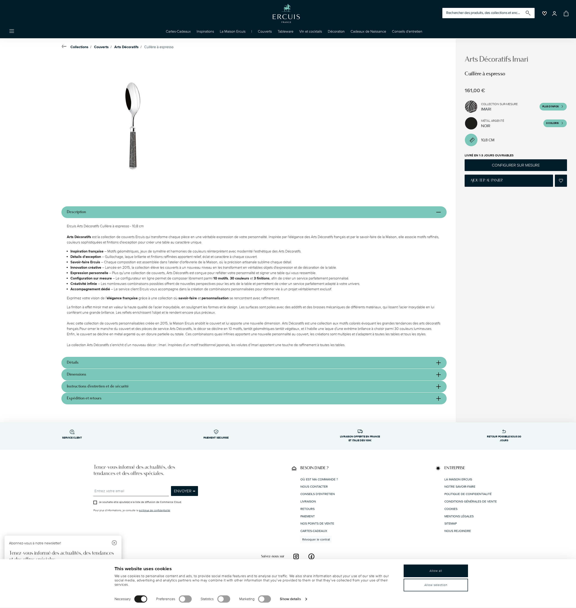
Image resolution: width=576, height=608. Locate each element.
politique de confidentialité (154, 510)
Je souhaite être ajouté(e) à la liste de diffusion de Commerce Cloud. (140, 502)
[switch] (185, 599)
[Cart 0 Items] (565, 13)
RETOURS (307, 509)
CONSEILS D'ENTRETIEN (317, 494)
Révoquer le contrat (316, 539)
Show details (290, 599)
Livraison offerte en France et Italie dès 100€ (360, 438)
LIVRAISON (308, 501)
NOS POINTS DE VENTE (317, 523)
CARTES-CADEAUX (313, 531)
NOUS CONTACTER (314, 487)
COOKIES (450, 509)
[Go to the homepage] (286, 13)
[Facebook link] (311, 556)
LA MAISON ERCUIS (458, 479)
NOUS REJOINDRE (457, 531)
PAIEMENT (307, 516)
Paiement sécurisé (216, 437)
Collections (79, 47)
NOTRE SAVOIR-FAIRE (459, 487)
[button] (205, 32)
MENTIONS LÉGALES (459, 516)
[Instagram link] (296, 556)
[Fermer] (114, 543)
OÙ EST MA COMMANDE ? (319, 479)
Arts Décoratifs (126, 47)
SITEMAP (450, 523)
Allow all (436, 571)
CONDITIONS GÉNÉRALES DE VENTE (470, 501)
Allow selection (436, 585)
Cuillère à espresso (158, 47)
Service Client (72, 437)
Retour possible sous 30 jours (504, 438)
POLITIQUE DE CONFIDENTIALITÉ (468, 494)
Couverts (101, 47)
